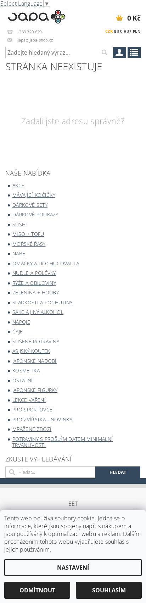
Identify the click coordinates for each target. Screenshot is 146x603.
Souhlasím (109, 590)
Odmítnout (37, 590)
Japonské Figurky (34, 390)
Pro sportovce (32, 409)
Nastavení (73, 567)
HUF (127, 31)
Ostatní (22, 380)
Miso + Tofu (28, 234)
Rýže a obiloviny (34, 283)
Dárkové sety (29, 204)
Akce (18, 185)
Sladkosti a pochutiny (42, 302)
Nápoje (21, 322)
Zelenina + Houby (35, 292)
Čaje (17, 331)
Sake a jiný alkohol (37, 312)
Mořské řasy (29, 243)
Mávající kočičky (33, 195)
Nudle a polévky (34, 273)
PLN (136, 31)
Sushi (19, 224)
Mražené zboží (31, 429)
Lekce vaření (29, 400)
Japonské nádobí (34, 361)
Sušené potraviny (35, 341)
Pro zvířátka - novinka (42, 419)
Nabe (18, 253)
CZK (109, 31)
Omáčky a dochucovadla (45, 263)
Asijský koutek (31, 351)
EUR (118, 31)
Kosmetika (26, 370)
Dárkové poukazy (35, 214)
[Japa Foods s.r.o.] (36, 15)
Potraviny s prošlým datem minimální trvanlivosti (62, 442)
